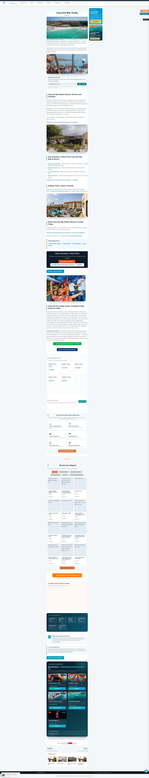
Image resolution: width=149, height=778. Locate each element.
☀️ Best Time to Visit (81, 620)
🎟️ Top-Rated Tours (52, 620)
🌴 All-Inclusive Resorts (62, 627)
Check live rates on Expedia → (55, 271)
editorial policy (63, 651)
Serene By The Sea (61, 763)
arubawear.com (74, 468)
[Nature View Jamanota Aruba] (72, 759)
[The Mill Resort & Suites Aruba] (82, 759)
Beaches (49, 2)
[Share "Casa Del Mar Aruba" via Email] (75, 743)
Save (71, 743)
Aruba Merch (7, 775)
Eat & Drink (57, 2)
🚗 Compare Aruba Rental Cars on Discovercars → (67, 575)
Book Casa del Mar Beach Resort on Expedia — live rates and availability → (66, 232)
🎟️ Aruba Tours (144, 10)
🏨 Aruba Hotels (144, 13)
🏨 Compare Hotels (61, 620)
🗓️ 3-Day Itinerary (71, 620)
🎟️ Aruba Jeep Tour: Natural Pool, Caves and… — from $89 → (63, 180)
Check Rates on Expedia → (67, 261)
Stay (32, 2)
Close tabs (146, 19)
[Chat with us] (146, 771)
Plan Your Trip (23, 2)
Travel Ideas (67, 2)
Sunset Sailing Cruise (53, 171)
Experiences (40, 2)
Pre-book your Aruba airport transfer (59, 191)
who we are (70, 651)
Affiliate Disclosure (107, 772)
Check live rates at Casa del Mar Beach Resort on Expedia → (63, 122)
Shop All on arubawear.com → (67, 567)
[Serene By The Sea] (62, 759)
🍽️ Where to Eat (52, 626)
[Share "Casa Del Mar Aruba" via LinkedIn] (73, 743)
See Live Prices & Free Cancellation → (67, 450)
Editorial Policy (100, 772)
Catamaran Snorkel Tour (54, 167)
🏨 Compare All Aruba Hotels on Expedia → (67, 349)
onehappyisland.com (41, 772)
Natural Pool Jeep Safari (54, 163)
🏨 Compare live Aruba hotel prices (67, 733)
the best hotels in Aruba (76, 235)
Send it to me (81, 84)
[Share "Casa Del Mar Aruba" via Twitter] (64, 743)
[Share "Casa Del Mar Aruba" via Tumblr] (67, 743)
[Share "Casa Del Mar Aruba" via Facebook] (62, 743)
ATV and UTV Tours (53, 175)
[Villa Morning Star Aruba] (52, 759)
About (96, 772)
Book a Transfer (82, 401)
